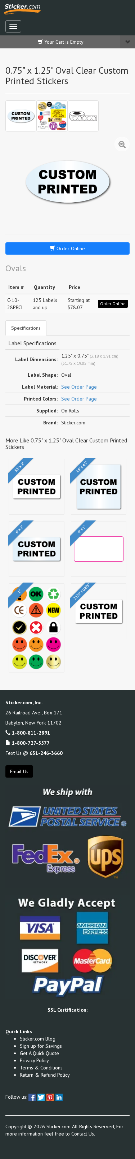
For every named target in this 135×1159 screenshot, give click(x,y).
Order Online (70, 248)
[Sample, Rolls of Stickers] (83, 115)
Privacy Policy (34, 1060)
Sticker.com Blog (37, 1038)
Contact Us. (83, 1133)
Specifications (26, 328)
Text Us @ (34, 753)
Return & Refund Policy (45, 1075)
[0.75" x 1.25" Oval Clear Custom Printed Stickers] (20, 115)
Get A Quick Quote (39, 1053)
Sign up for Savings (41, 1046)
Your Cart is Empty (63, 42)
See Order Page (79, 387)
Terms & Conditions (41, 1067)
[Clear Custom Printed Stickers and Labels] (51, 115)
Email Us (19, 771)
